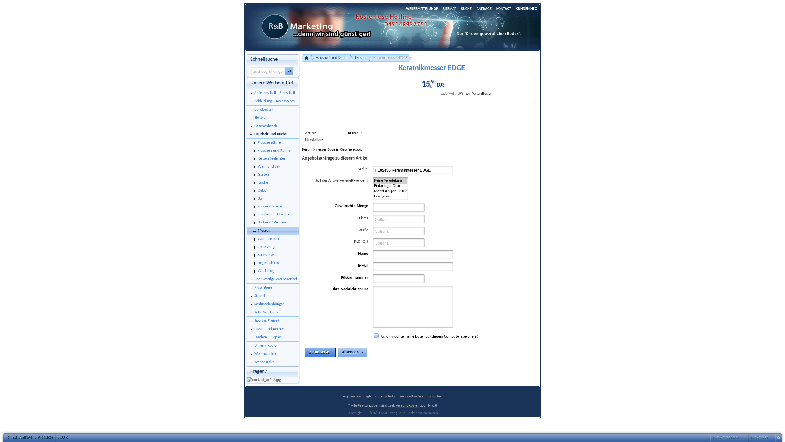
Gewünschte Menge (351, 206)
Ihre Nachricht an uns (350, 289)
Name (363, 254)
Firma (363, 218)
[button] (289, 71)
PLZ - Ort (361, 242)
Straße (363, 230)
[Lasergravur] (390, 196)
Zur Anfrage (759, 438)
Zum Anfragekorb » (727, 438)
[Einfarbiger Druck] (390, 186)
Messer (361, 58)
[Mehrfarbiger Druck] (390, 191)
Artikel (363, 169)
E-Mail (363, 266)
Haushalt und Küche (332, 58)
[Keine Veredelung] (390, 181)
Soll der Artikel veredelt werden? (341, 181)
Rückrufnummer (354, 278)
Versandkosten (482, 93)
